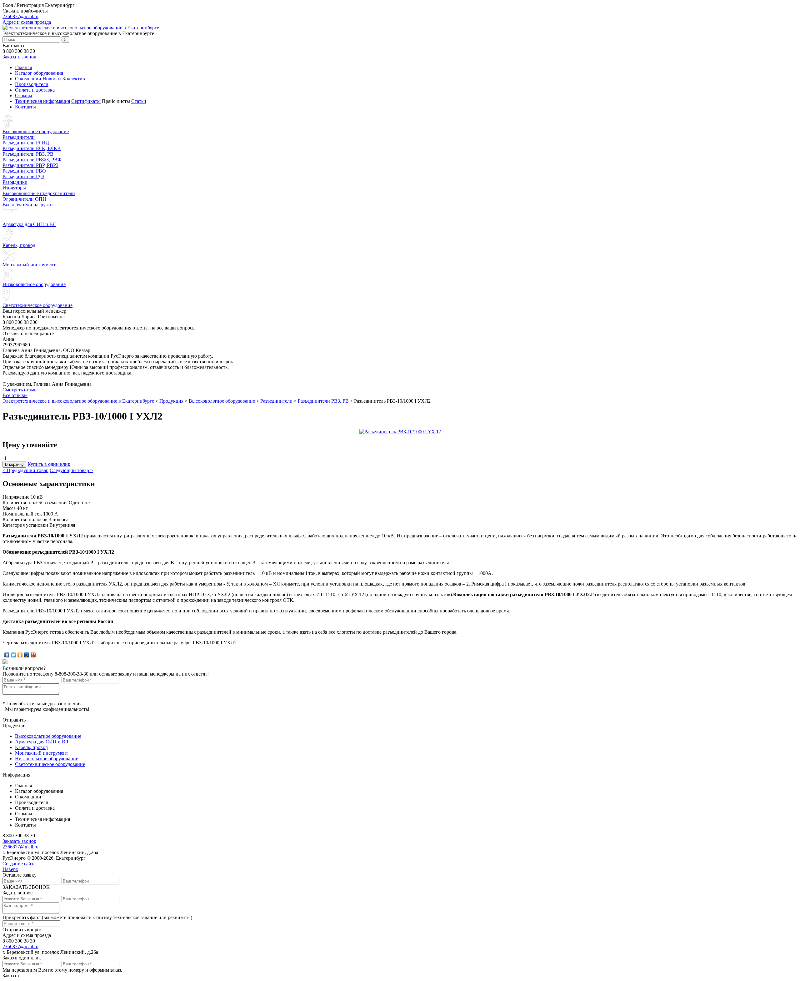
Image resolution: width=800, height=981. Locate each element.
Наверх (10, 869)
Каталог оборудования (39, 73)
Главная (23, 67)
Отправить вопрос (22, 929)
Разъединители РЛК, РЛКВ (31, 148)
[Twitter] (13, 655)
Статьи (138, 101)
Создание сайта (19, 863)
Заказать (11, 975)
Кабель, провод (18, 245)
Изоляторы (14, 187)
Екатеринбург (60, 5)
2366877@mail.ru (20, 16)
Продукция (171, 401)
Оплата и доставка (35, 90)
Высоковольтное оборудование (35, 131)
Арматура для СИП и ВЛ (29, 224)
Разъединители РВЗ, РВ (27, 154)
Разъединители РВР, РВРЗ (30, 165)
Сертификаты (86, 101)
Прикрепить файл (21, 917)
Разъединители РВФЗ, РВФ (32, 159)
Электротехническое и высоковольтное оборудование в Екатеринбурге (78, 401)
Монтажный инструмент (29, 264)
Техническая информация (42, 101)
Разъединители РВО (24, 171)
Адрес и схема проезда (26, 22)
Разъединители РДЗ (23, 176)
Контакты (25, 106)
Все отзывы (15, 395)
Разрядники (15, 182)
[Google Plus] (33, 655)
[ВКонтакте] (7, 655)
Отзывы (23, 95)
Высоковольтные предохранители (38, 193)
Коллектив (73, 78)
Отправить (14, 719)
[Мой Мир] (26, 655)
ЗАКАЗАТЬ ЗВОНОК (26, 887)
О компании (28, 78)
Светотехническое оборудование (37, 305)
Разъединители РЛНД (25, 142)
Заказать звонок (19, 56)
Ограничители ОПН (24, 199)
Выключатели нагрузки (27, 204)
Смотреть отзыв (19, 389)
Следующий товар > (71, 470)
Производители (31, 84)
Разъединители (18, 137)
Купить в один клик (49, 464)
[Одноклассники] (20, 655)
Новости (51, 78)
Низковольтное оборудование (34, 284)
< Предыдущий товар (25, 470)
